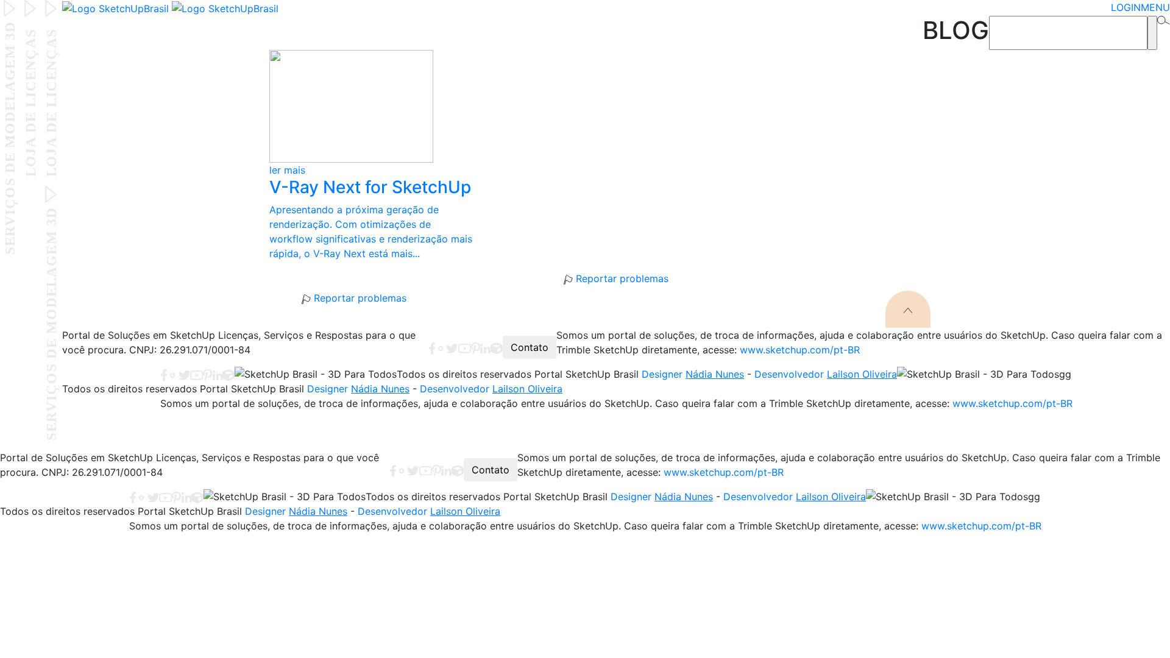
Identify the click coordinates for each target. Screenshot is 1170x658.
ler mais (287, 170)
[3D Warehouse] (497, 347)
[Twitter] (452, 347)
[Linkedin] (485, 347)
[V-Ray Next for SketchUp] (378, 106)
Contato (529, 347)
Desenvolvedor (825, 374)
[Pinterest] (475, 347)
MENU (1155, 7)
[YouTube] (465, 347)
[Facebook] (432, 347)
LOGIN (1126, 7)
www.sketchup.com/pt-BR (800, 350)
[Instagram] (440, 347)
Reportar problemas (620, 278)
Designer (693, 374)
